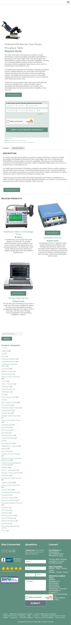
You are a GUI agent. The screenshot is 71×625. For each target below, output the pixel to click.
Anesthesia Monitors (8, 361)
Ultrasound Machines (8, 500)
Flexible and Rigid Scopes (10, 408)
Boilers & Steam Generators (10, 377)
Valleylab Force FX (52, 238)
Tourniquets (5, 495)
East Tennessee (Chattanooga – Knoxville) (58, 588)
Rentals (4, 449)
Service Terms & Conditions (44, 617)
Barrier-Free (13, 142)
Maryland (52, 579)
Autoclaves (5, 369)
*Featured (13, 140)
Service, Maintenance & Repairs (45, 614)
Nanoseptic (5, 433)
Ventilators (5, 513)
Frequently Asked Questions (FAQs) (53, 616)
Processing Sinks (7, 443)
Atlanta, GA (52, 596)
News (29, 616)
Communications (7, 389)
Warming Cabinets (7, 515)
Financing (22, 616)
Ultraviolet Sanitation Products (11, 503)
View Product (52, 233)
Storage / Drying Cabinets (10, 473)
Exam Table (19, 142)
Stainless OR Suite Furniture (10, 454)
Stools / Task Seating (8, 470)
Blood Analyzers (7, 374)
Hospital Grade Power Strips (11, 416)
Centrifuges (5, 386)
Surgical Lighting (7, 482)
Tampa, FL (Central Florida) (58, 594)
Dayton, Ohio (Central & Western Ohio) (57, 599)
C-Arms (4, 381)
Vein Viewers (5, 510)
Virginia (51, 578)
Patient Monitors (7, 435)
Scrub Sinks (5, 451)
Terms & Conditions (26, 617)
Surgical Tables (6, 490)
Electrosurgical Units (8, 397)
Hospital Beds (6, 413)
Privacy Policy (60, 617)
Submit (35, 603)
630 (8, 142)
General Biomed (6, 410)
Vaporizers (5, 507)
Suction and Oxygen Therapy (11, 478)
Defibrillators (5, 392)
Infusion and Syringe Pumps (10, 420)
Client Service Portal (10, 616)
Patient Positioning (7, 438)
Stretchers (4, 475)
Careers (5, 617)
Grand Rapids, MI (54, 590)
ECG (2, 394)
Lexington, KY (53, 592)
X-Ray (3, 531)
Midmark (25, 142)
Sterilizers (4, 467)
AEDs (3, 356)
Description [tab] (6, 148)
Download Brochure (13, 95)
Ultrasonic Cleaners (8, 498)
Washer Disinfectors (8, 521)
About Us (36, 616)
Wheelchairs (5, 523)
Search (7, 338)
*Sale (3, 354)
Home (5, 614)
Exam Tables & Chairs (21, 140)
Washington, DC (54, 581)
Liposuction (5, 427)
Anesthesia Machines (8, 359)
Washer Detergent (7, 518)
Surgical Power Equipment (10, 485)
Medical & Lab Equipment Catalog (21, 614)
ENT (2, 400)
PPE (2, 441)
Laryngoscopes (6, 425)
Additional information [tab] (18, 148)
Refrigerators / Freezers (9, 446)
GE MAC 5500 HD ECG (18, 298)
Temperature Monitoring (9, 492)
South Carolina (54, 585)
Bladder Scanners (7, 371)
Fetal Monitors (6, 405)
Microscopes (5, 430)
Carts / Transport (7, 384)
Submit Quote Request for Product (27, 130)
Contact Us (14, 617)
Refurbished (31, 142)
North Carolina (54, 583)
